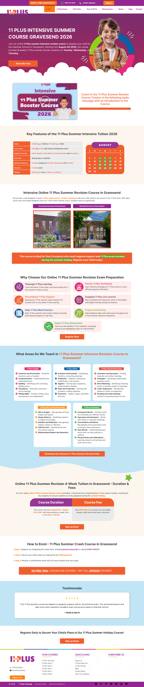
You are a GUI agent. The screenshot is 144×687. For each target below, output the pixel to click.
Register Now (17, 677)
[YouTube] (126, 684)
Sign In (109, 3)
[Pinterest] (106, 684)
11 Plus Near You (81, 663)
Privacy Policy (80, 671)
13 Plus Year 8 (47, 674)
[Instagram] (101, 684)
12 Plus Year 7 (47, 671)
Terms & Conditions (82, 674)
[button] (45, 101)
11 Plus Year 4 (47, 666)
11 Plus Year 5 (47, 668)
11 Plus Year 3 (47, 663)
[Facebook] (96, 684)
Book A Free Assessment (43, 3)
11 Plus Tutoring (48, 660)
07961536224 (17, 667)
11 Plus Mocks (80, 666)
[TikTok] (121, 684)
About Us (78, 660)
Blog (76, 668)
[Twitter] (116, 684)
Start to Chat (69, 3)
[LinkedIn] (111, 684)
